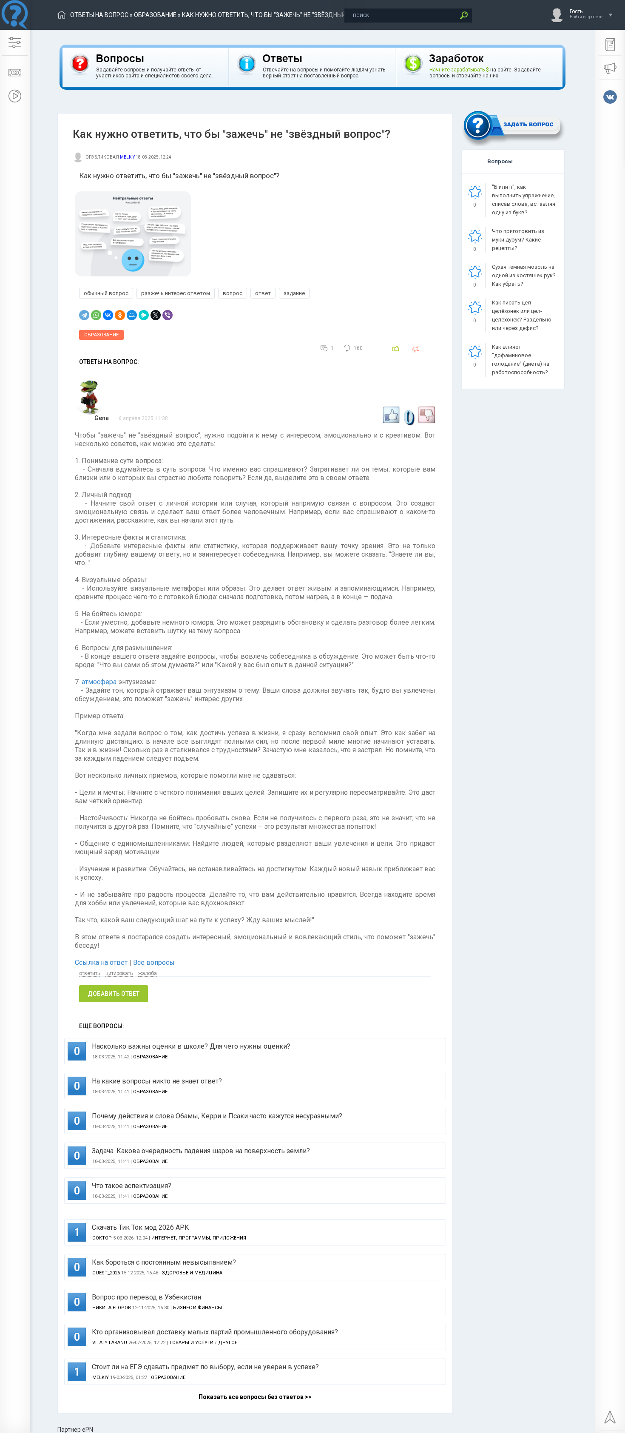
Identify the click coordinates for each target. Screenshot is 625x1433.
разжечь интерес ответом (175, 293)
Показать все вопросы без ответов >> (255, 1396)
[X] (156, 315)
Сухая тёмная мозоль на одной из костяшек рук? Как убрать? (524, 275)
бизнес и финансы (197, 1308)
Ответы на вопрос (99, 14)
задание (294, 293)
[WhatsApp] (96, 315)
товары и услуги (191, 1342)
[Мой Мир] (132, 315)
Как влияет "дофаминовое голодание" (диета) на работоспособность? (520, 359)
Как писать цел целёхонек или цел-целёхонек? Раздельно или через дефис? (521, 315)
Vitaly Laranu (109, 1342)
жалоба (147, 973)
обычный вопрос (106, 293)
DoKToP (102, 1238)
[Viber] (167, 315)
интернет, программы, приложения (198, 1238)
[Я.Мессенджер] (144, 315)
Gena (101, 418)
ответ (263, 293)
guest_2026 (106, 1273)
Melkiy (127, 157)
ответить (89, 973)
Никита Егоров (111, 1308)
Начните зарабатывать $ (459, 70)
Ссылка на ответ (102, 962)
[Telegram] (84, 315)
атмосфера (99, 682)
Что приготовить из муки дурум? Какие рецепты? (518, 239)
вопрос (232, 293)
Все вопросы (154, 962)
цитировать (119, 973)
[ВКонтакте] (108, 315)
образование (155, 14)
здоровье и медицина (192, 1273)
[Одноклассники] (120, 315)
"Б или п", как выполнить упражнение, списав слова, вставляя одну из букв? (523, 200)
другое (227, 1342)
